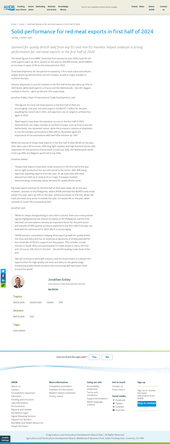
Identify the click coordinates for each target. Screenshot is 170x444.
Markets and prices (51, 8)
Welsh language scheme (95, 403)
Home (13, 24)
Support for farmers (21, 419)
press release (19, 330)
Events (135, 6)
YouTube (120, 410)
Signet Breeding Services (23, 416)
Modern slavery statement (62, 392)
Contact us (163, 8)
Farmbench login (19, 412)
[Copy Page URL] (3, 285)
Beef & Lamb (19, 302)
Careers (15, 389)
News (141, 6)
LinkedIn (120, 406)
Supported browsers (97, 398)
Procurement (18, 406)
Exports (50, 302)
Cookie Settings (5, 438)
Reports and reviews (21, 409)
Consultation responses (23, 392)
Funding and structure (22, 399)
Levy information (19, 402)
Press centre (118, 389)
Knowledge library (63, 8)
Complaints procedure (60, 386)
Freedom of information (61, 389)
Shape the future (19, 426)
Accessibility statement (93, 388)
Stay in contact (147, 403)
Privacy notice (56, 396)
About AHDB (151, 8)
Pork (61, 302)
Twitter (119, 403)
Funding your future (21, 8)
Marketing (40, 6)
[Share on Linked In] (3, 280)
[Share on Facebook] (3, 276)
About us (15, 386)
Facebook (120, 400)
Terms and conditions (92, 394)
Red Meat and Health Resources (27, 422)
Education (16, 396)
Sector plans (31, 8)
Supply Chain (36, 302)
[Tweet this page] (3, 271)
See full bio (53, 289)
